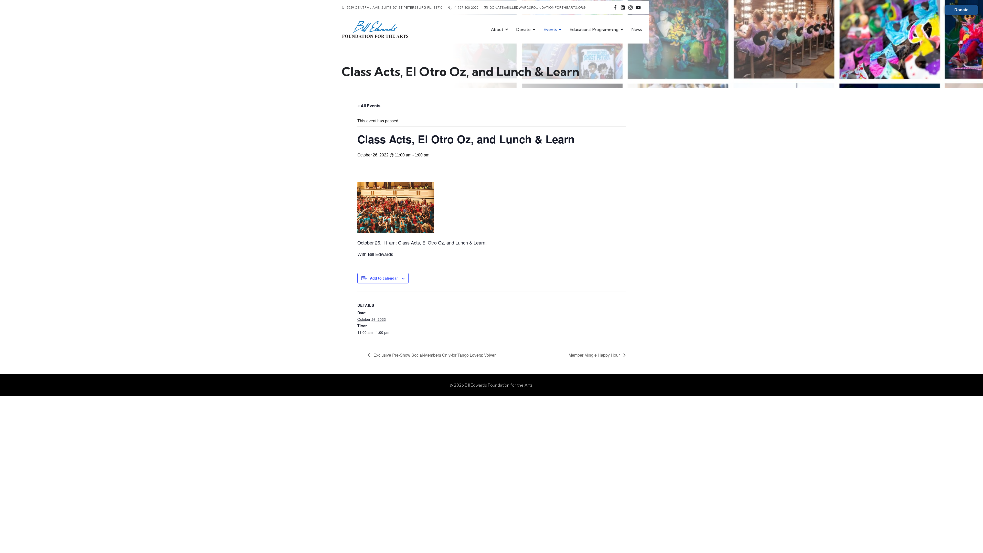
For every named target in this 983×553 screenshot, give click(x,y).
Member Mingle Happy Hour (595, 355)
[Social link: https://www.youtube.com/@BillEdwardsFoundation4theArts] (638, 8)
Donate (961, 10)
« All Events (368, 106)
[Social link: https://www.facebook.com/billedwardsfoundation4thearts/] (615, 8)
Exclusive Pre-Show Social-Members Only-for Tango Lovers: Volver (434, 355)
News (637, 29)
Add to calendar (384, 278)
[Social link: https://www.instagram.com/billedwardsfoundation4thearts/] (630, 8)
